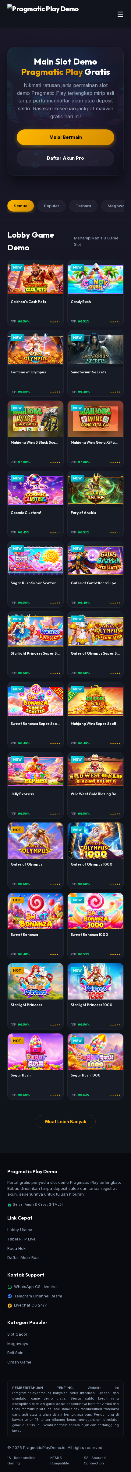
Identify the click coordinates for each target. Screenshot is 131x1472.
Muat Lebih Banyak (65, 1121)
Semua (20, 205)
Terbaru (83, 205)
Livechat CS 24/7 (30, 1305)
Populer (51, 205)
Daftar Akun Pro (65, 158)
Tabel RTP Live (21, 1239)
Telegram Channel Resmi (38, 1295)
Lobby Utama (19, 1229)
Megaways (17, 1343)
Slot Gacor (17, 1334)
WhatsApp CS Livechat (36, 1286)
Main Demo (35, 281)
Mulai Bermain (65, 137)
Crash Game (19, 1362)
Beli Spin (15, 1352)
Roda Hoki (17, 1248)
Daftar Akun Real (23, 1257)
